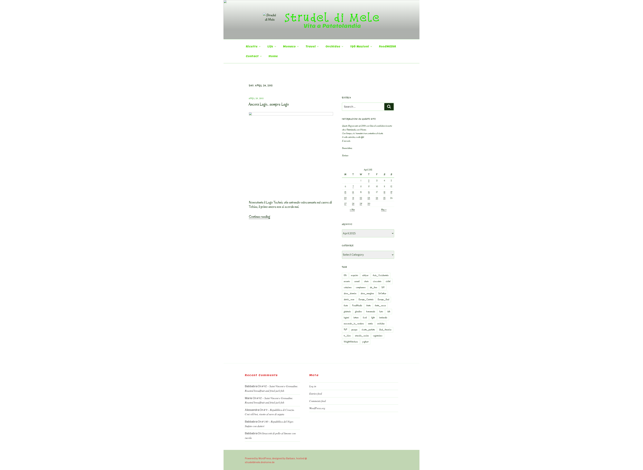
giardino (358, 311)
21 (353, 198)
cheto (366, 281)
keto (381, 311)
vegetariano (377, 335)
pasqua (354, 329)
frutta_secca (380, 305)
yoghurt (365, 341)
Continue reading (259, 216)
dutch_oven (349, 299)
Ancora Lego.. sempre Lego (268, 104)
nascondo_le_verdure (354, 323)
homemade (370, 311)
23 (369, 198)
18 (384, 192)
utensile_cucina (362, 335)
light (373, 317)
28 (353, 203)
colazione (347, 287)
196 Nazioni (359, 46)
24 (377, 198)
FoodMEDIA (387, 46)
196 (345, 275)
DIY (383, 287)
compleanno (361, 287)
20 (345, 198)
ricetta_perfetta (368, 329)
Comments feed (317, 401)
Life (270, 46)
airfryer (365, 275)
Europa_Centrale (366, 299)
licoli (365, 317)
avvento (347, 281)
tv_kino (347, 335)
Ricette (252, 46)
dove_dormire (350, 293)
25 (384, 198)
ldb (388, 311)
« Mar (352, 209)
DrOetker (382, 293)
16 (369, 192)
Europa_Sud (383, 299)
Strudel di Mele (332, 17)
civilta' (388, 281)
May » (383, 209)
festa (346, 305)
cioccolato (377, 281)
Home (273, 56)
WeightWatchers (351, 341)
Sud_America (385, 329)
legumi (346, 317)
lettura (356, 317)
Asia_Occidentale (380, 275)
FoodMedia (357, 305)
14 (353, 192)
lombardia (383, 317)
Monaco (289, 46)
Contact (252, 56)
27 (345, 203)
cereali (357, 281)
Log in (312, 386)
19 (391, 192)
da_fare (373, 287)
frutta (368, 305)
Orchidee (333, 46)
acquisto (354, 275)
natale (370, 323)
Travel (311, 46)
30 (369, 203)
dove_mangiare (367, 293)
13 (345, 192)
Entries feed (315, 393)
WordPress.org (317, 408)
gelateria (347, 311)
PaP (345, 329)
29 (361, 203)
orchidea (380, 323)
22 (361, 198)
